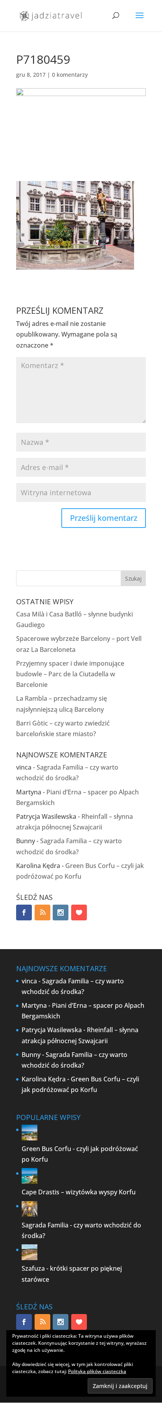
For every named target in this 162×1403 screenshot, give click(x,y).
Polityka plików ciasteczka (97, 1371)
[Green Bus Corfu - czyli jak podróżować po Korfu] (29, 1138)
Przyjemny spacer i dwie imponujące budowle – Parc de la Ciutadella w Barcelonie (70, 674)
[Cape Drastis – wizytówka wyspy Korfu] (29, 1181)
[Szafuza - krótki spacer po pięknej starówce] (29, 1257)
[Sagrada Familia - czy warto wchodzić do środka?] (29, 1214)
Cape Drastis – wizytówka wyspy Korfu (79, 1192)
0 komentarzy (70, 74)
